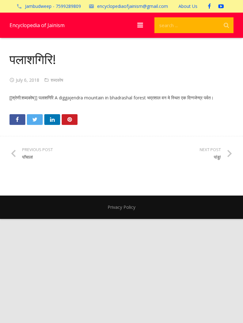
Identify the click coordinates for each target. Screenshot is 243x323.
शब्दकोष (57, 80)
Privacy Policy (121, 207)
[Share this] (17, 119)
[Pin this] (70, 119)
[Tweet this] (35, 119)
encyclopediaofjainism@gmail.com (132, 6)
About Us (187, 6)
